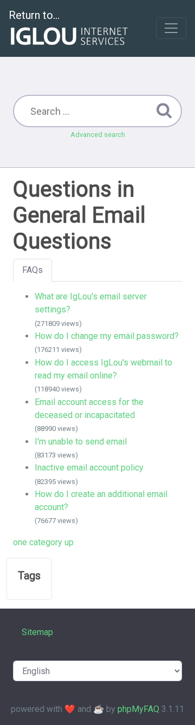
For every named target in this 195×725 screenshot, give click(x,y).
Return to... (34, 15)
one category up (43, 542)
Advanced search (97, 134)
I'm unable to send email (81, 441)
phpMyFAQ (138, 709)
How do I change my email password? (107, 336)
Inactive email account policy (89, 467)
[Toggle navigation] (171, 28)
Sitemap (37, 632)
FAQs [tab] (32, 270)
